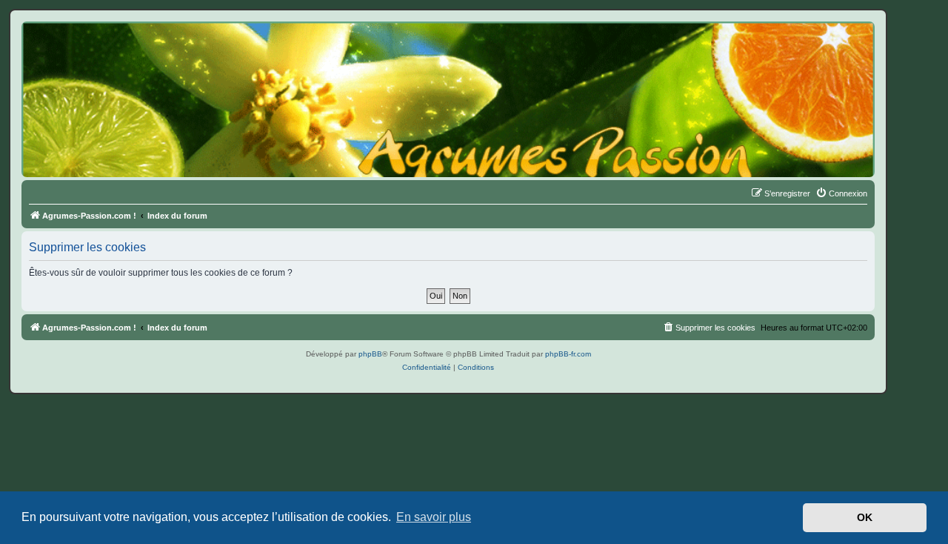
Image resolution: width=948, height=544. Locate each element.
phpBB (370, 354)
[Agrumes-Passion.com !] (89, 49)
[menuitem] (841, 193)
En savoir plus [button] (433, 517)
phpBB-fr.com (568, 354)
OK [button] (864, 517)
